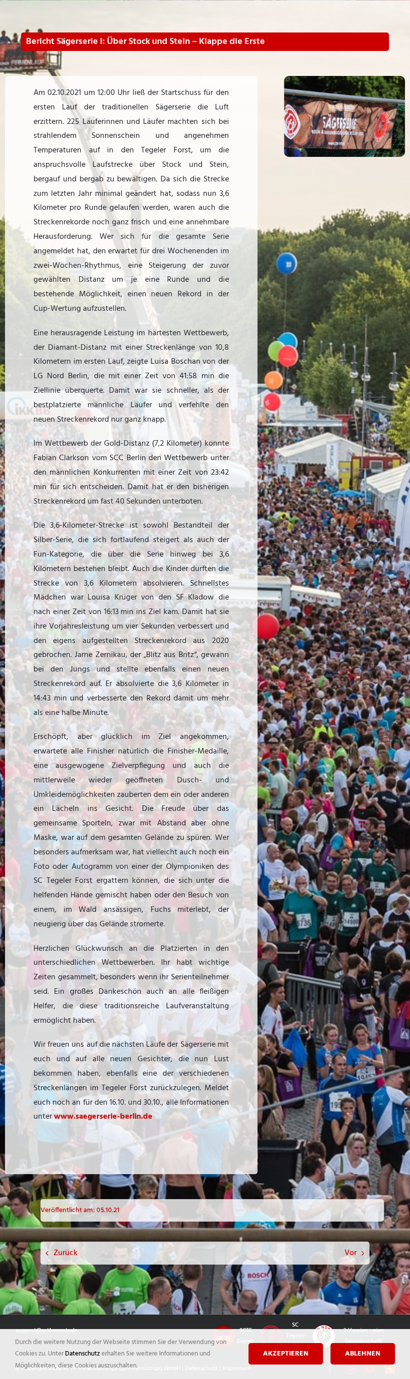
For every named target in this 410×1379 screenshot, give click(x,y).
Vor (350, 1253)
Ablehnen (362, 1354)
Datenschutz (83, 1354)
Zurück (66, 1253)
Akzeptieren (285, 1354)
